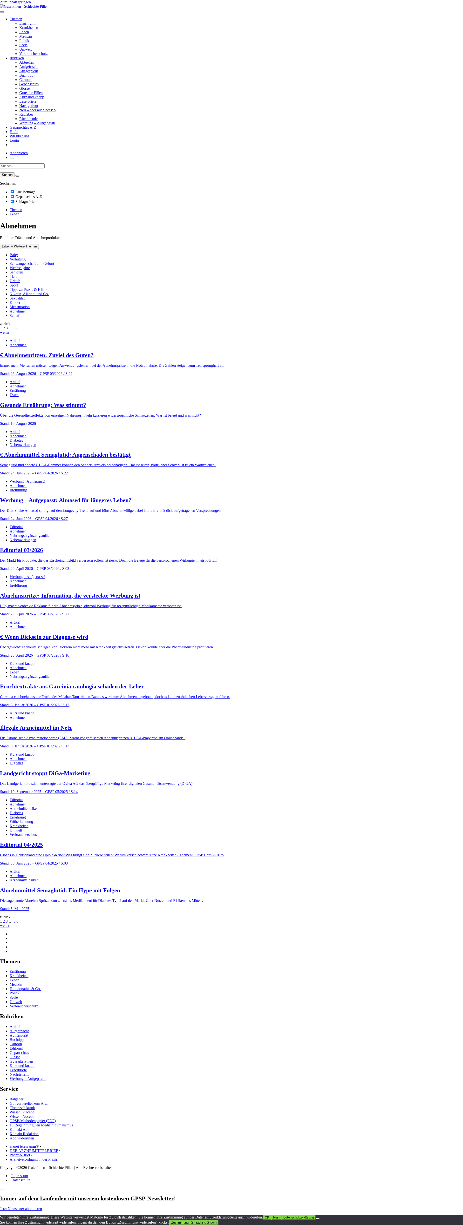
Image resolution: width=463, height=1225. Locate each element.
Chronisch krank (22, 1108)
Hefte (14, 132)
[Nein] (318, 1218)
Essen (14, 395)
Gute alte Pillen (31, 93)
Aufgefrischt (28, 67)
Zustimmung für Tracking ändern (194, 1222)
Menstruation (20, 307)
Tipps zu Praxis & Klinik (29, 289)
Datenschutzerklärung (298, 1217)
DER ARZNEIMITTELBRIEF (34, 1151)
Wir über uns (19, 136)
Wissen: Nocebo (22, 1116)
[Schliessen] (2, 1189)
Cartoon (25, 80)
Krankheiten (28, 28)
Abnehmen (18, 311)
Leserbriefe (27, 101)
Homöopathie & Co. (25, 989)
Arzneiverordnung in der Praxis (34, 1159)
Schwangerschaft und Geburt (32, 263)
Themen (16, 19)
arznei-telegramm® (24, 1146)
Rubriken (17, 58)
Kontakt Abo (19, 1129)
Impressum (19, 1176)
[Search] (17, 176)
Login (14, 140)
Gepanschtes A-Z (23, 127)
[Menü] (2, 12)
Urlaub (15, 281)
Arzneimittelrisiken (24, 808)
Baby (14, 255)
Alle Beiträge (24, 192)
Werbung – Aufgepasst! (37, 123)
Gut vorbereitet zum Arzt (29, 1103)
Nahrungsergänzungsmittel (30, 535)
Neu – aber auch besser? (37, 110)
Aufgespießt (28, 71)
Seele (23, 45)
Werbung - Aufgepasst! (27, 481)
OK (267, 1217)
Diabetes (16, 440)
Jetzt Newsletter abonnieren (21, 1209)
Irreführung (18, 490)
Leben (24, 32)
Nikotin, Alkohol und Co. (29, 294)
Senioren (16, 272)
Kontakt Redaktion (24, 1134)
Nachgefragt (28, 106)
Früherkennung (21, 821)
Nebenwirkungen (23, 445)
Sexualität (17, 298)
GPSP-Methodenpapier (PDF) (33, 1121)
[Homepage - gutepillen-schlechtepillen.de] (24, 6)
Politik (24, 41)
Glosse (24, 88)
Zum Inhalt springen (15, 2)
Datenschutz (20, 1180)
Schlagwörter (25, 202)
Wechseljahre (20, 268)
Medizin (25, 36)
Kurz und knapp (31, 97)
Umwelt (25, 49)
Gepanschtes (29, 84)
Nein (276, 1217)
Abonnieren (19, 153)
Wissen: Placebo (22, 1112)
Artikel (15, 341)
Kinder (15, 302)
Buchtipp (26, 75)
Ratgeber (26, 114)
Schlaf (14, 315)
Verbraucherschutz (33, 54)
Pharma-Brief (20, 1155)
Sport (14, 285)
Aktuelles (26, 62)
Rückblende (28, 119)
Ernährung (27, 23)
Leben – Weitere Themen (19, 246)
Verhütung (18, 259)
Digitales (16, 763)
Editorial (16, 527)
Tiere (13, 276)
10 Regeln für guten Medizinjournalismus (41, 1125)
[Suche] (12, 158)
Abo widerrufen (22, 1138)
